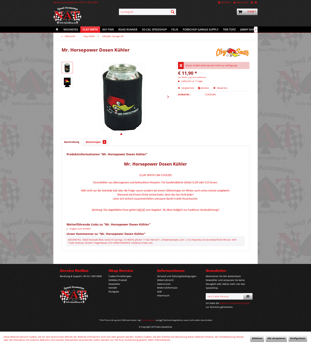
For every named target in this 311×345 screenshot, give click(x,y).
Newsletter (114, 284)
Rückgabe (114, 291)
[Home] (57, 29)
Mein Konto (241, 2)
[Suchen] (172, 12)
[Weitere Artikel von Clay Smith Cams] (232, 53)
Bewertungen (95, 141)
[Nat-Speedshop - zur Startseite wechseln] (78, 17)
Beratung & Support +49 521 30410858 (75, 2)
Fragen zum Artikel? (80, 228)
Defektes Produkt (118, 280)
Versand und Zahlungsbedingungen (176, 276)
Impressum (163, 295)
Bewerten (221, 87)
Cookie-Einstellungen (120, 276)
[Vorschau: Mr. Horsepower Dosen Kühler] (67, 67)
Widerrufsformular (167, 287)
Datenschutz (164, 284)
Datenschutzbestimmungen (235, 303)
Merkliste (225, 2)
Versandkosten (148, 320)
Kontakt (113, 287)
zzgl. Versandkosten (197, 77)
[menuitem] (147, 12)
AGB (159, 291)
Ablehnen (257, 338)
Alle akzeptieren (276, 338)
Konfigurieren (297, 338)
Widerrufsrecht (165, 280)
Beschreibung (71, 141)
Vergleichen (187, 87)
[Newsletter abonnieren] (248, 296)
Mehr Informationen (159, 339)
